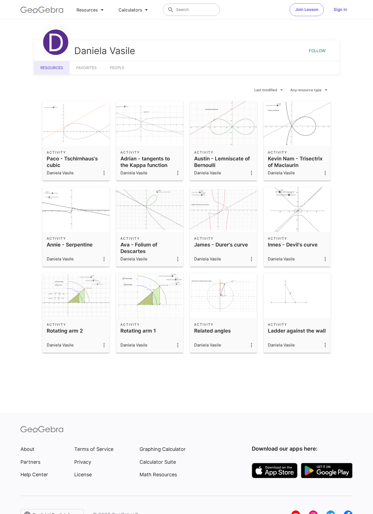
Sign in (340, 9)
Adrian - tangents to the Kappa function (145, 161)
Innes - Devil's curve (293, 245)
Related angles (212, 331)
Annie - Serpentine (70, 245)
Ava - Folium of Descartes (138, 248)
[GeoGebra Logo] (41, 10)
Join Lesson (306, 9)
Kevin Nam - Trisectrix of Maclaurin (295, 161)
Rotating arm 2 (65, 331)
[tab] (90, 10)
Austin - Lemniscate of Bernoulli (222, 161)
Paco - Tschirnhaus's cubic (72, 161)
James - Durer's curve (221, 245)
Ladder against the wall (297, 331)
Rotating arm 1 (138, 331)
